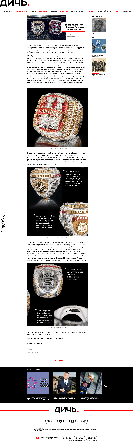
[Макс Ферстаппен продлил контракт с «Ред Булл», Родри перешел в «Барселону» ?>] (91, 383)
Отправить (57, 361)
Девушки (43, 11)
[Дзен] (3, 225)
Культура (64, 11)
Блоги (117, 11)
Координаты (77, 11)
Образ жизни (21, 11)
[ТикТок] (3, 230)
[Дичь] (14, 6)
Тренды (53, 11)
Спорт (33, 11)
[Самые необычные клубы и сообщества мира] (99, 65)
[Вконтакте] (3, 217)
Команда (127, 11)
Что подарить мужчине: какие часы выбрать (97, 56)
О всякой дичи (105, 11)
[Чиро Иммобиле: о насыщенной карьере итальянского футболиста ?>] (64, 383)
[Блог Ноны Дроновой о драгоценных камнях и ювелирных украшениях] (3, 221)
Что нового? (6, 11)
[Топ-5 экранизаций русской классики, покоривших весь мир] (99, 25)
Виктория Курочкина (73, 34)
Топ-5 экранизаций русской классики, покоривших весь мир (98, 36)
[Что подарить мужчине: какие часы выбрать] (99, 46)
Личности (90, 11)
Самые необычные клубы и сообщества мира (98, 75)
